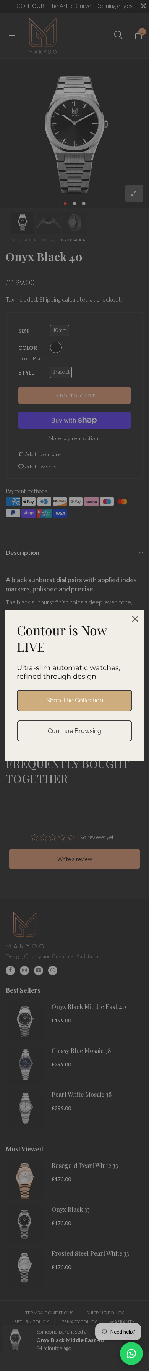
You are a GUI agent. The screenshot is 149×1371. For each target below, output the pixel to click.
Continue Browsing (74, 731)
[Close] (135, 619)
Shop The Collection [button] (74, 700)
